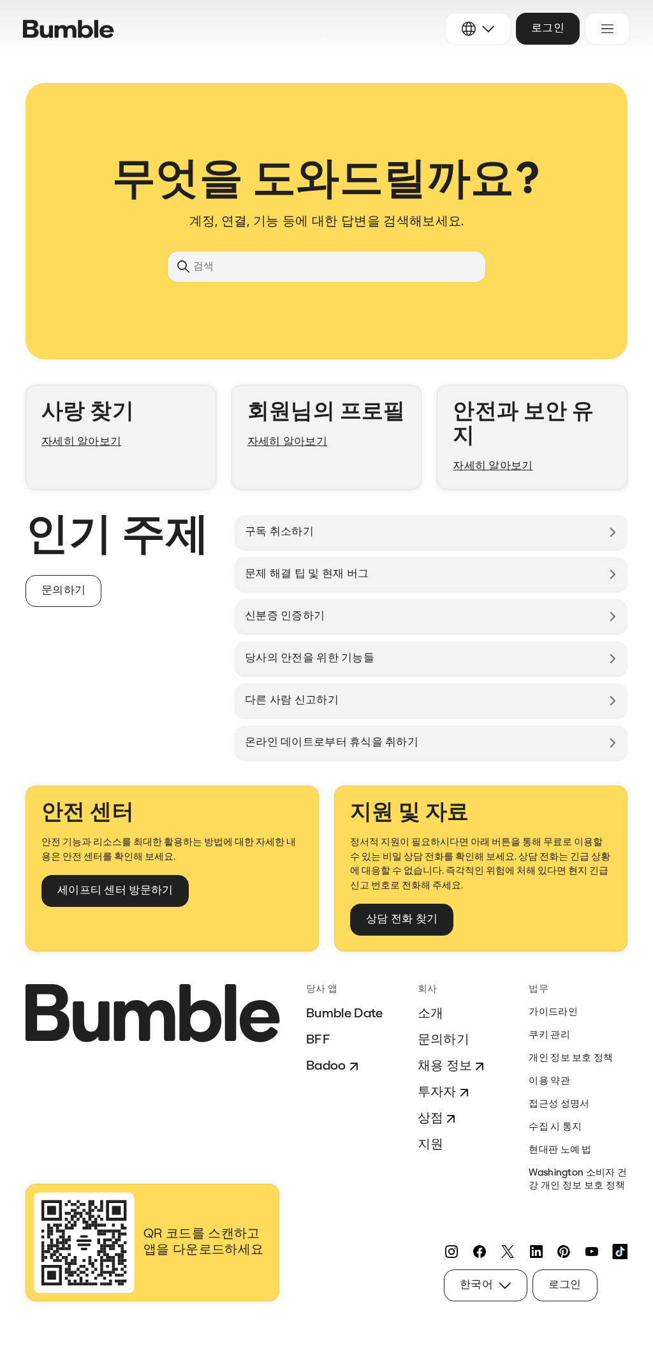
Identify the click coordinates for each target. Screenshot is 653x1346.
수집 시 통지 (555, 1127)
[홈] (68, 29)
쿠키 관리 (549, 1035)
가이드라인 (553, 1012)
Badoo (326, 1066)
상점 (431, 1118)
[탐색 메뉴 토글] (607, 29)
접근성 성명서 (559, 1104)
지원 (431, 1145)
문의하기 (443, 1040)
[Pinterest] (563, 1251)
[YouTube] (591, 1251)
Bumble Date (344, 1014)
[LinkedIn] (535, 1251)
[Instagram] (451, 1251)
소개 (431, 1014)
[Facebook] (479, 1251)
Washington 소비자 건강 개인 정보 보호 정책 (578, 1180)
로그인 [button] (547, 28)
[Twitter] (507, 1251)
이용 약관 (549, 1081)
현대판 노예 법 (560, 1150)
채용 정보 (445, 1066)
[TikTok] (619, 1251)
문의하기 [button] (63, 590)
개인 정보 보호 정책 (571, 1058)
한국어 (476, 1285)
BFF (318, 1040)
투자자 (437, 1092)
